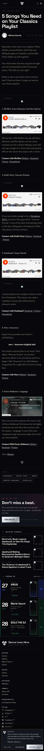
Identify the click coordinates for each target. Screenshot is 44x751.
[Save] (35, 582)
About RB (5, 691)
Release (10, 454)
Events (4, 656)
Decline (7, 747)
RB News (5, 684)
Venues (5, 676)
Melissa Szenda (14, 35)
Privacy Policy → (14, 741)
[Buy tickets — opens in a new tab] (41, 589)
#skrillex (27, 480)
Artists (4, 673)
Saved (4, 665)
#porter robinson (11, 480)
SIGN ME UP (10, 519)
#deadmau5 (7, 476)
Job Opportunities (9, 702)
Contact (5, 694)
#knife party (22, 476)
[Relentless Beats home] (22, 3)
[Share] (37, 3)
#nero (34, 476)
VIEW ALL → (37, 576)
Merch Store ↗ (7, 662)
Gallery (4, 659)
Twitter (5, 162)
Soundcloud (15, 162)
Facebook (34, 159)
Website (25, 159)
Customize (20, 747)
